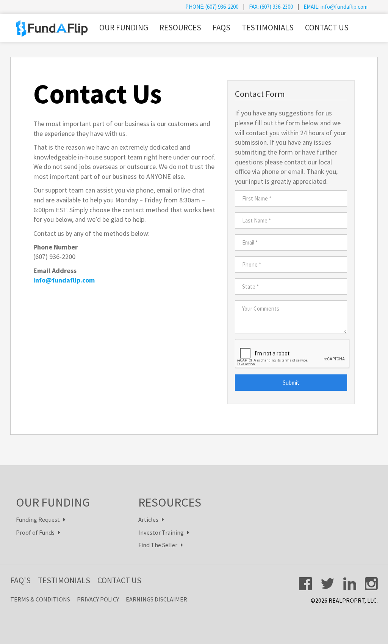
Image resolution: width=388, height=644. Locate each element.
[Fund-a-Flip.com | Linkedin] (349, 583)
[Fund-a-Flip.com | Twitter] (328, 583)
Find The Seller (159, 545)
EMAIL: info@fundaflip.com (336, 6)
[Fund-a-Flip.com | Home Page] (52, 23)
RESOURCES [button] (180, 27)
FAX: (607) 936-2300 (271, 6)
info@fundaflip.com (64, 280)
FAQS (221, 27)
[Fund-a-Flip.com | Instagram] (371, 583)
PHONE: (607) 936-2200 (211, 6)
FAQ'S (20, 580)
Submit (291, 382)
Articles (150, 519)
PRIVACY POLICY (98, 599)
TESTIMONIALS (268, 27)
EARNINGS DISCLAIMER (156, 599)
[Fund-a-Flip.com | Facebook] (305, 583)
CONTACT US (327, 27)
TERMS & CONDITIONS (40, 599)
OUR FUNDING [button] (123, 27)
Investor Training (162, 532)
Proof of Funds (37, 532)
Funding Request (39, 519)
